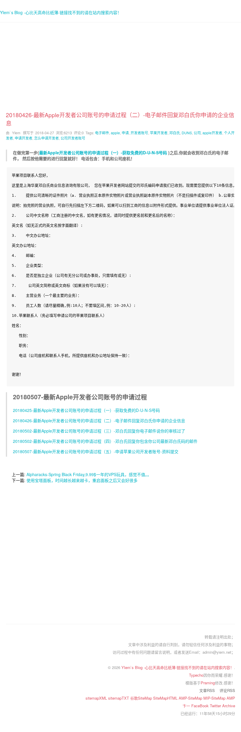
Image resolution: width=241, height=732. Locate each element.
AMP (231, 698)
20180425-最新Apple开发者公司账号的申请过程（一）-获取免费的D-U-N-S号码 (86, 410)
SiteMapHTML (166, 698)
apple (115, 132)
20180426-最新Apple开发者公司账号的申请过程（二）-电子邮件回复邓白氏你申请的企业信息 (99, 420)
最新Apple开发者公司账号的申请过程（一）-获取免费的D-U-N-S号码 (103, 152)
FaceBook (200, 705)
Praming (208, 682)
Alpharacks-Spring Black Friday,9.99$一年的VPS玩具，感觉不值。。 (88, 474)
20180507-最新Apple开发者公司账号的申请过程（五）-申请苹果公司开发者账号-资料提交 (95, 451)
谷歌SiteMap (141, 698)
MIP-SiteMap (215, 698)
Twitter (216, 705)
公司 (197, 132)
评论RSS (227, 690)
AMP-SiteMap (191, 698)
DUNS (187, 132)
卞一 (187, 705)
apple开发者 (212, 132)
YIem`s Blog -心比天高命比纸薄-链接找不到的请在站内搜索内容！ (60, 12)
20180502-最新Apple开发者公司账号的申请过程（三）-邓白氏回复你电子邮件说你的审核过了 (99, 431)
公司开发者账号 (73, 137)
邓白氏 (174, 132)
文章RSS (207, 690)
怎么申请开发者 (46, 137)
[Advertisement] (120, 69)
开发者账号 (139, 132)
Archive (228, 705)
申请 (125, 132)
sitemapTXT (119, 698)
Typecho (196, 675)
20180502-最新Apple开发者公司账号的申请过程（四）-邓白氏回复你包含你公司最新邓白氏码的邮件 (105, 441)
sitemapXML (97, 698)
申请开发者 (23, 137)
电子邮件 (102, 132)
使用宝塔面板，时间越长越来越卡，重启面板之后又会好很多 (82, 480)
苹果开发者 (159, 132)
